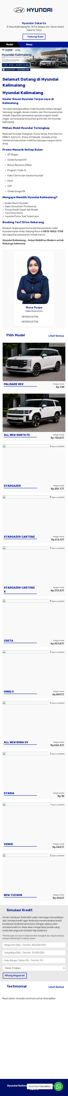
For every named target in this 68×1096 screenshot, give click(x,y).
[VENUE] (34, 821)
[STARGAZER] (34, 463)
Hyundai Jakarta (34, 23)
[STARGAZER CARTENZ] (34, 514)
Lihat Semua (56, 336)
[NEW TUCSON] (34, 872)
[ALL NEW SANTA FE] (34, 412)
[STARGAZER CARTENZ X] (34, 565)
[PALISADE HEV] (34, 361)
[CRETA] (34, 618)
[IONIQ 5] (34, 669)
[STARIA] (34, 771)
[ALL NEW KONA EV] (34, 720)
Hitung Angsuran (15, 975)
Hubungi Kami (35, 36)
